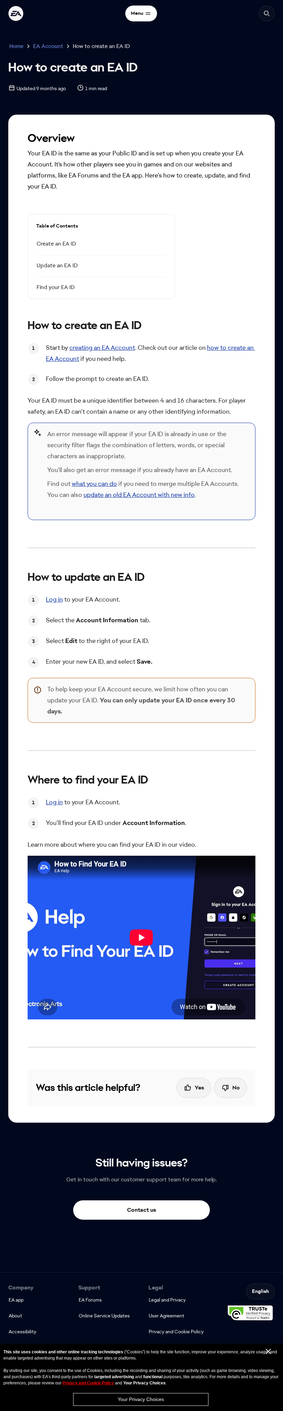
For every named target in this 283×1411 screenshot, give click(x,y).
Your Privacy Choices (141, 1399)
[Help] (15, 13)
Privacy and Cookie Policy (88, 1383)
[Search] (267, 13)
